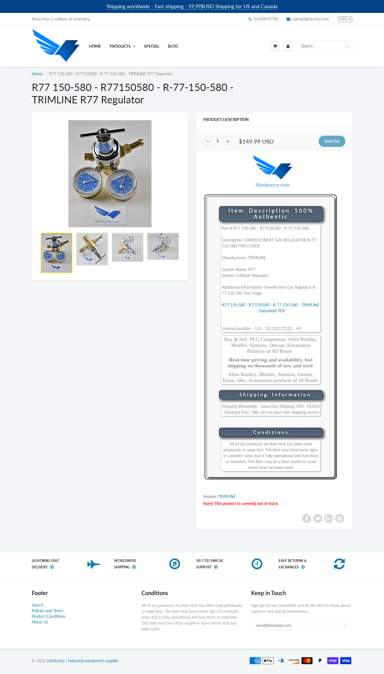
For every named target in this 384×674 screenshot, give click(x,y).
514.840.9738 (266, 19)
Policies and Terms (47, 610)
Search (38, 605)
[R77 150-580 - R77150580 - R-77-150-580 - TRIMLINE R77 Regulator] (110, 173)
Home (95, 46)
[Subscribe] (345, 625)
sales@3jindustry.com (310, 19)
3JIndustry (55, 660)
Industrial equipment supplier (93, 660)
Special (151, 46)
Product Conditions (48, 616)
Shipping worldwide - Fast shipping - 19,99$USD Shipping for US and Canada (192, 6)
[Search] (347, 46)
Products (120, 46)
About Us (40, 622)
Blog (173, 46)
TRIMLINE (227, 496)
